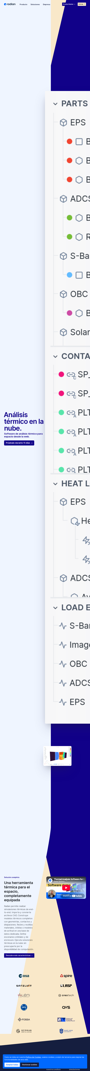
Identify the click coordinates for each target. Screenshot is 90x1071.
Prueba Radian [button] (68, 4)
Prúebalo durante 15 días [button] (18, 443)
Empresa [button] (46, 4)
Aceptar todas (12, 1065)
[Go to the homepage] (10, 4)
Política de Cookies (33, 1057)
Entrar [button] (81, 4)
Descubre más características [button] (18, 955)
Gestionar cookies (29, 1065)
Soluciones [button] (35, 4)
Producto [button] (23, 4)
